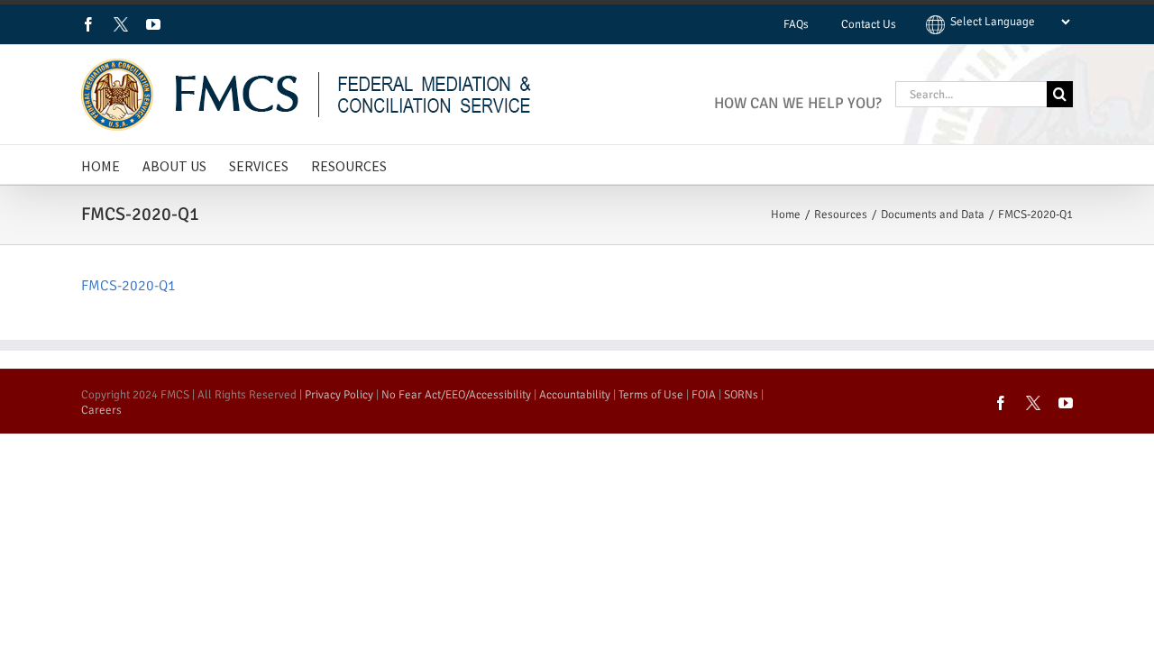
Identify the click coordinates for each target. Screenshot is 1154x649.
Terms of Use (650, 395)
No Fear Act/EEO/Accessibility (456, 395)
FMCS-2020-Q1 (128, 286)
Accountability (574, 395)
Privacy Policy (339, 395)
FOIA (703, 395)
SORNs (741, 395)
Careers (101, 410)
